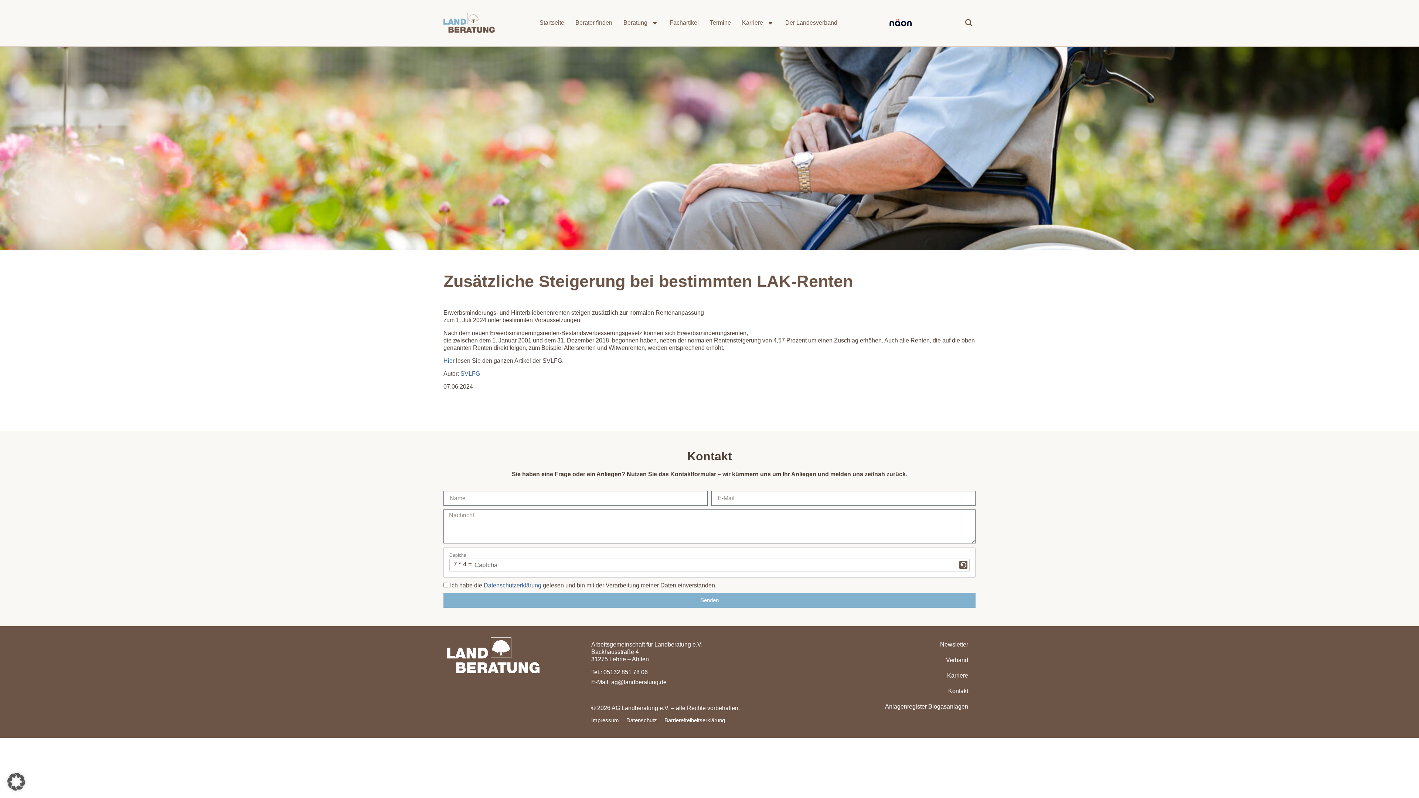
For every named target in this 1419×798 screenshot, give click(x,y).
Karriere (752, 23)
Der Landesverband (811, 23)
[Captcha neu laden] (963, 565)
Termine (720, 23)
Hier (449, 361)
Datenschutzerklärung (512, 585)
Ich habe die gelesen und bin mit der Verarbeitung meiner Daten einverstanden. (583, 585)
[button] (969, 23)
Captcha (457, 555)
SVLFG (470, 374)
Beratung (635, 23)
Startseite (552, 23)
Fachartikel (684, 23)
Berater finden (593, 23)
